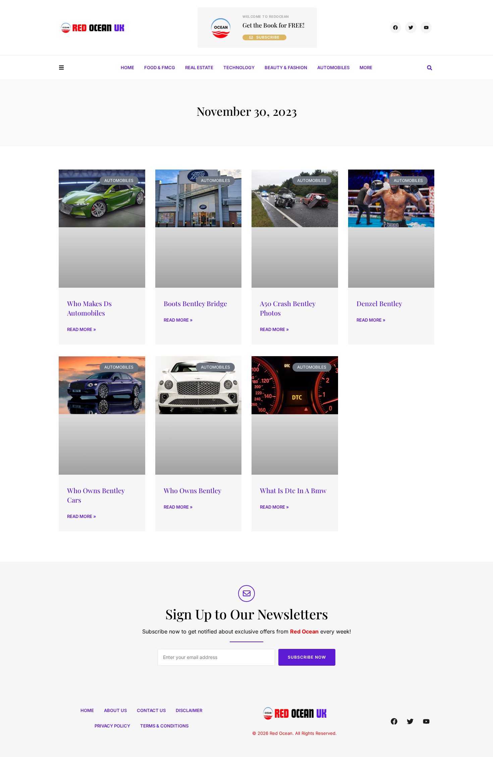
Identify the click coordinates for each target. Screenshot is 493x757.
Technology (239, 67)
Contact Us (151, 710)
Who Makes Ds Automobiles (89, 308)
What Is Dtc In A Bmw (293, 490)
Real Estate (199, 67)
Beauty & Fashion (286, 67)
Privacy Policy (112, 725)
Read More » (81, 329)
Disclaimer (189, 710)
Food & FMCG (159, 67)
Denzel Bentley (379, 303)
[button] (429, 68)
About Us (115, 710)
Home (127, 67)
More (366, 67)
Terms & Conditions (164, 725)
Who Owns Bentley (192, 490)
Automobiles (333, 67)
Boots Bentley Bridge (195, 303)
